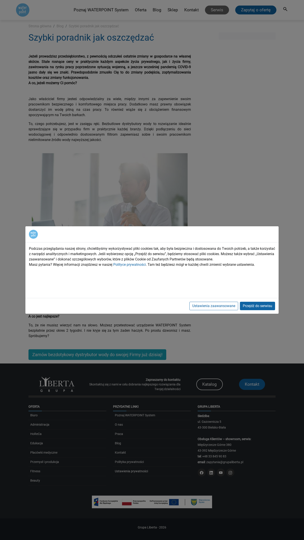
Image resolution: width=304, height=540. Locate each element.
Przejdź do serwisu (257, 306)
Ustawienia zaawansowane (213, 306)
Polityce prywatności (129, 264)
